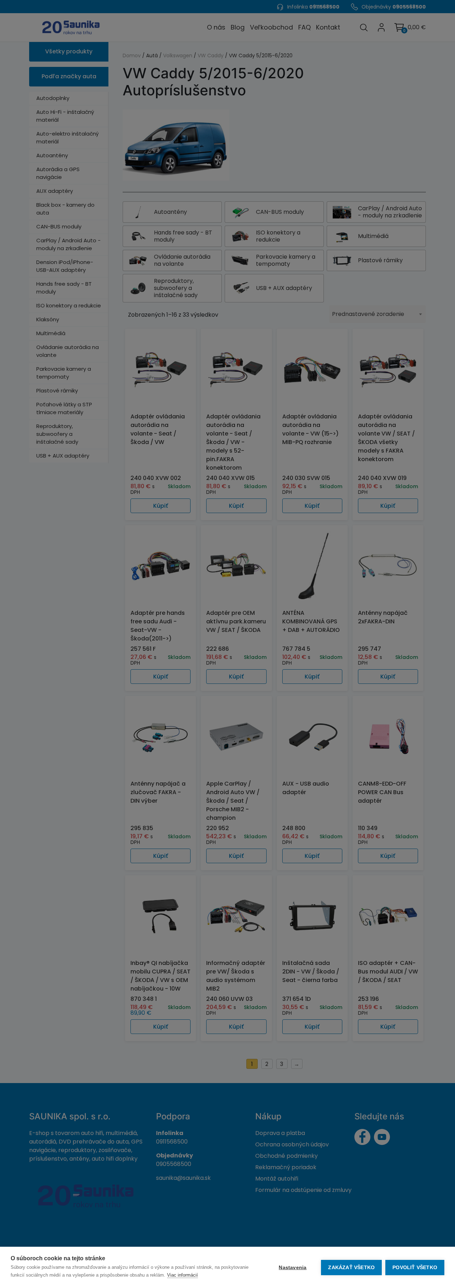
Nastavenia (292, 1267)
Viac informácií (182, 1275)
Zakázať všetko (351, 1267)
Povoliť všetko (414, 1267)
